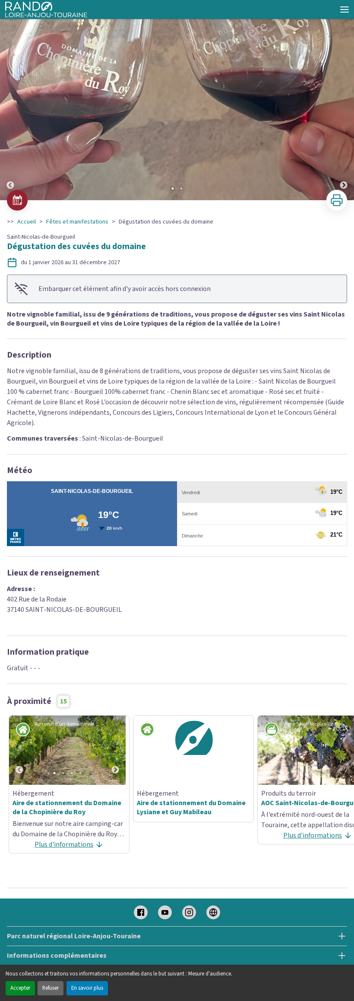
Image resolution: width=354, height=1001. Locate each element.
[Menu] (344, 9)
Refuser (50, 988)
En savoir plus (87, 988)
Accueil (26, 221)
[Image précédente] (10, 100)
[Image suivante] (343, 100)
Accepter (20, 988)
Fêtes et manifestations (77, 221)
